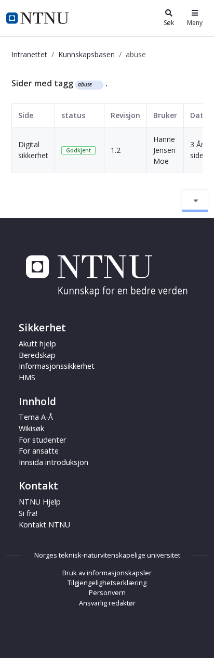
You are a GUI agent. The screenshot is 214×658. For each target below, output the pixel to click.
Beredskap (37, 355)
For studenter (42, 440)
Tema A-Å (36, 417)
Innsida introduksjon (53, 462)
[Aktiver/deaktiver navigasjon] (195, 200)
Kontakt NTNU (44, 525)
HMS (27, 377)
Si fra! (28, 513)
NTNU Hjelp (40, 502)
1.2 (116, 150)
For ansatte (39, 451)
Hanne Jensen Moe (164, 150)
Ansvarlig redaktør (107, 603)
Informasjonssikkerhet (57, 366)
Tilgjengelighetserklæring (107, 582)
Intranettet (29, 54)
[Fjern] (96, 85)
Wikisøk (31, 428)
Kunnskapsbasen (86, 54)
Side (25, 115)
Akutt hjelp (37, 344)
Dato (199, 115)
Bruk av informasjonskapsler (107, 572)
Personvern (107, 592)
